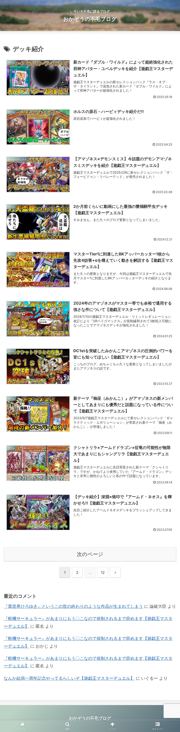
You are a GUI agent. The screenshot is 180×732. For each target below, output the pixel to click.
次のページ (90, 554)
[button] (166, 646)
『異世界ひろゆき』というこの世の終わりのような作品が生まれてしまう (73, 606)
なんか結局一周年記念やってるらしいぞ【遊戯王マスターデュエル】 (69, 678)
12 (103, 572)
